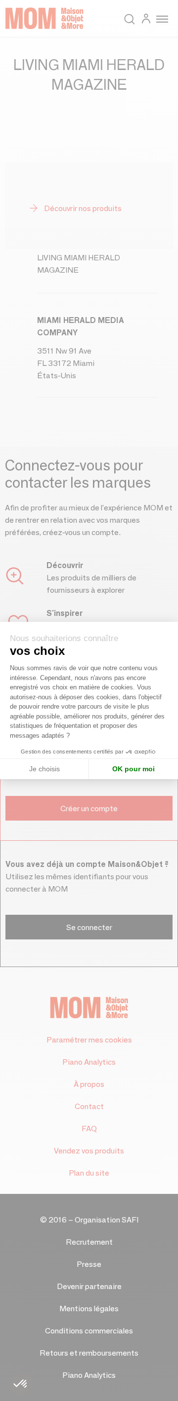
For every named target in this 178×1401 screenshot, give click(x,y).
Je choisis (44, 769)
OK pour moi (133, 769)
